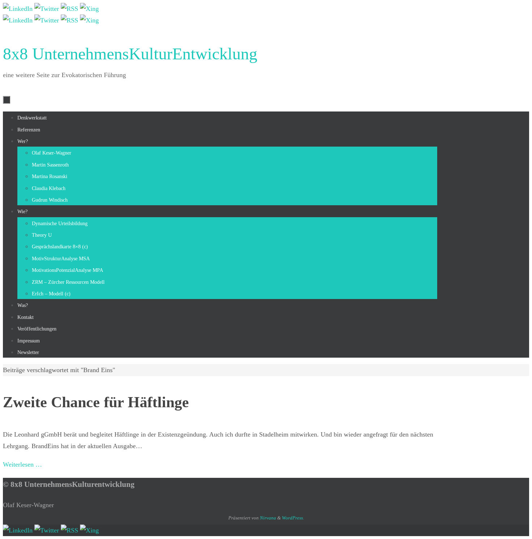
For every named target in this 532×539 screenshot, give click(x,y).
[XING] (89, 8)
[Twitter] (47, 8)
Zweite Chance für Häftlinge (96, 402)
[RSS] (70, 8)
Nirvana (268, 518)
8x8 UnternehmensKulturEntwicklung (130, 54)
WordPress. (293, 518)
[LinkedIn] (18, 8)
